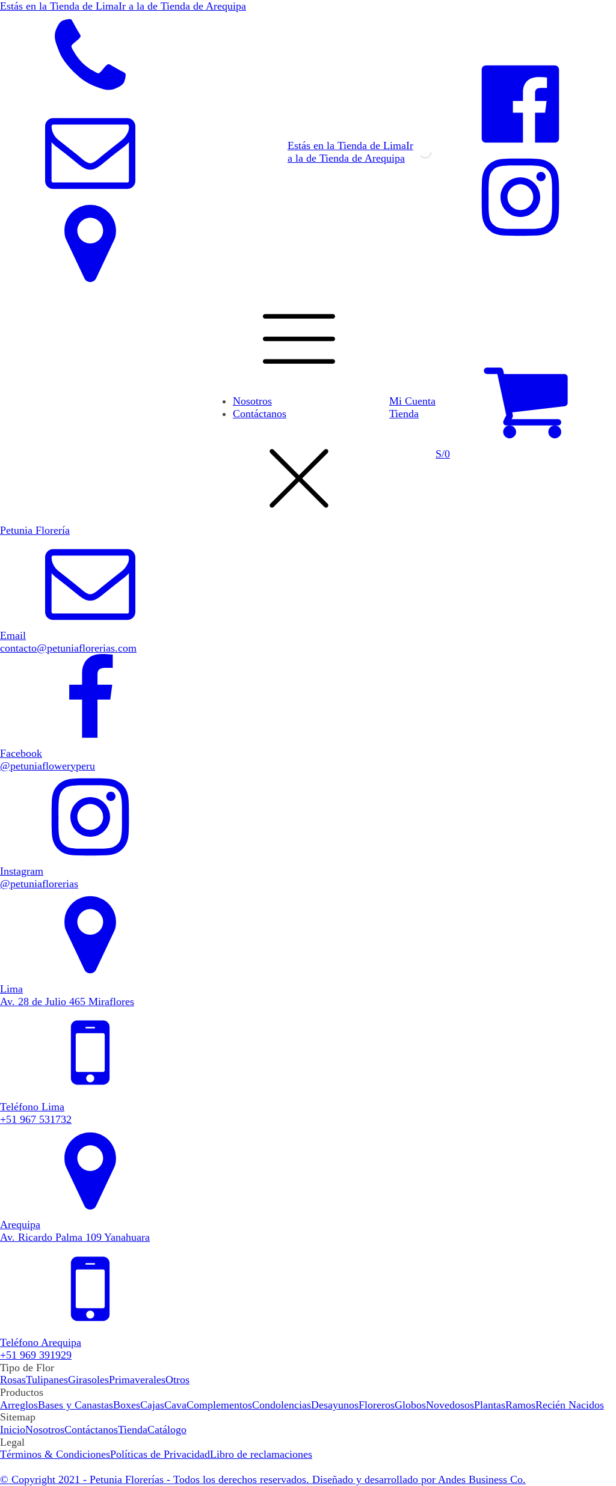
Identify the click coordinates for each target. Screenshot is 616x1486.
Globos (410, 1405)
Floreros (377, 1405)
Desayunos (335, 1405)
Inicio (12, 1429)
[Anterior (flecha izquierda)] (21, 743)
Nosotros (252, 401)
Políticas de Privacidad (160, 1454)
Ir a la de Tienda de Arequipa (350, 151)
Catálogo (166, 1429)
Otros (177, 1380)
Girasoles (88, 1380)
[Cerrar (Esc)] (603, 13)
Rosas (13, 1380)
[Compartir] (576, 13)
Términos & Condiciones (55, 1454)
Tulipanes (47, 1380)
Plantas (489, 1405)
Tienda (404, 414)
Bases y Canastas (75, 1405)
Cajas (152, 1405)
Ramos (520, 1405)
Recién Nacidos (569, 1405)
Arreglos (19, 1405)
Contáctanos (259, 414)
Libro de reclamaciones (261, 1454)
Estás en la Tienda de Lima (347, 145)
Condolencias (281, 1405)
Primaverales (137, 1380)
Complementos (219, 1405)
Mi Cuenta (412, 401)
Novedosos (450, 1405)
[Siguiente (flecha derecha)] (595, 743)
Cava (175, 1405)
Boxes (126, 1405)
